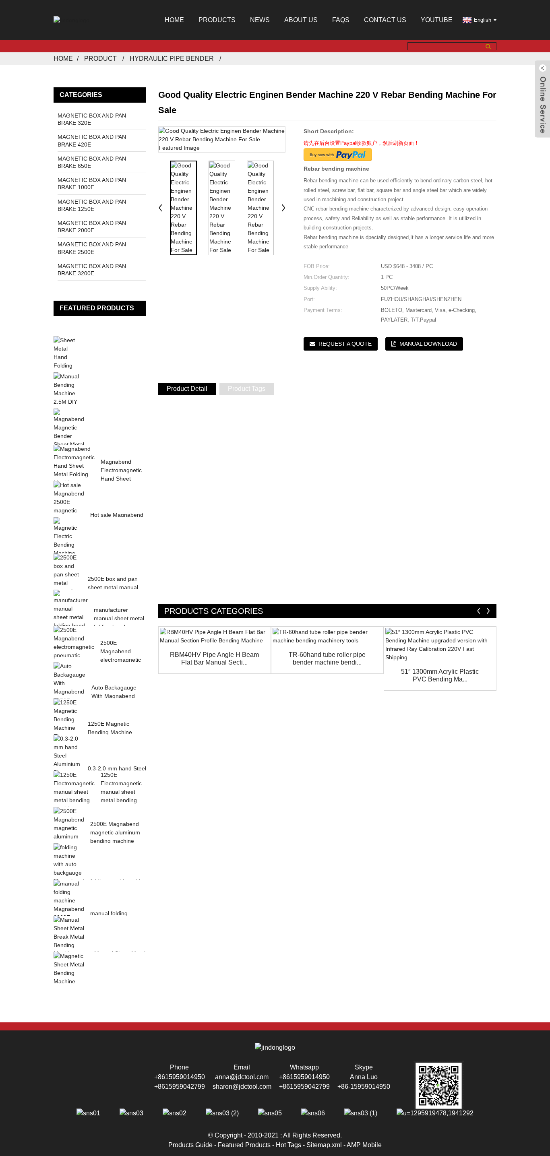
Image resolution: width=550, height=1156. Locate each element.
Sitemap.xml (324, 1145)
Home (174, 20)
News (260, 20)
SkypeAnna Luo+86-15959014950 (363, 1077)
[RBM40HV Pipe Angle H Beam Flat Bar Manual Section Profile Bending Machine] (214, 636)
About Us (301, 20)
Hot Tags (288, 1145)
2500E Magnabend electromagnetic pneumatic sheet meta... (121, 660)
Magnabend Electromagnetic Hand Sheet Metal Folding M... (121, 478)
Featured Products (244, 1145)
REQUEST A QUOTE (345, 344)
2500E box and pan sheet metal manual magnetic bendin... (113, 587)
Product (100, 58)
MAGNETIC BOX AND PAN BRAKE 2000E (92, 226)
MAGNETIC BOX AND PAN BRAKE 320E (92, 119)
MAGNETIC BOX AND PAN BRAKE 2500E (92, 248)
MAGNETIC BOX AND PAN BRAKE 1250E (92, 205)
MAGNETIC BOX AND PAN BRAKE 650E (92, 162)
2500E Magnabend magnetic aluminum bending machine (115, 832)
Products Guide (190, 1145)
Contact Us (385, 20)
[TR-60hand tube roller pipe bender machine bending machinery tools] (327, 636)
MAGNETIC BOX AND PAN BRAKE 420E (92, 140)
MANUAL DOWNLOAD (428, 344)
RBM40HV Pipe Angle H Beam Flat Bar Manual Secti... (214, 658)
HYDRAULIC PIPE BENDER (172, 58)
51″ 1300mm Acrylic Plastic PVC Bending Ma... (440, 675)
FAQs (340, 20)
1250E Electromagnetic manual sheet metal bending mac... (121, 792)
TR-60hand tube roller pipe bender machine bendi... (327, 658)
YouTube (437, 20)
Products (217, 20)
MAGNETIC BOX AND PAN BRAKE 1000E (92, 183)
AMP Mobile (364, 1145)
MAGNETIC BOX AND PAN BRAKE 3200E (92, 270)
